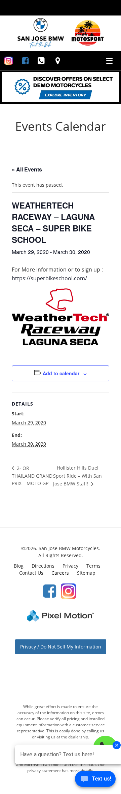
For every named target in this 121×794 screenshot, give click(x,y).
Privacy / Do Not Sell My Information (60, 646)
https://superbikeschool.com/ (49, 278)
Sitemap (86, 573)
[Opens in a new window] (8, 60)
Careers (60, 573)
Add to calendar (61, 373)
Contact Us (31, 573)
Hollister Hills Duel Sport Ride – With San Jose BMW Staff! (77, 476)
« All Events (27, 169)
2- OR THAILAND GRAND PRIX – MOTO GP (32, 475)
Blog (19, 566)
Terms (93, 566)
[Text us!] (95, 780)
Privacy (70, 566)
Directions (43, 566)
